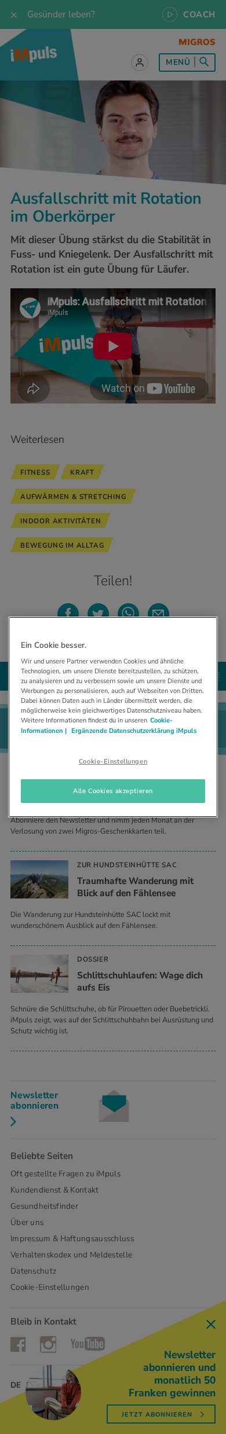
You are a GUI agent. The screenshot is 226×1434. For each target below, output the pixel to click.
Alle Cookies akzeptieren (113, 790)
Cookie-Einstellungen (113, 761)
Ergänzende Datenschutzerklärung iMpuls (133, 730)
